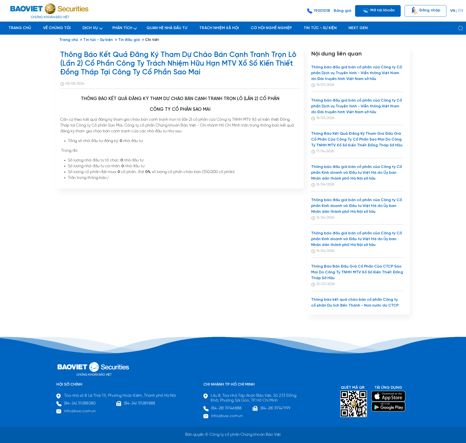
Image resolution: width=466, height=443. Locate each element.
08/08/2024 (74, 84)
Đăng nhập (429, 10)
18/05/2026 (325, 85)
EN (460, 11)
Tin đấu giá (129, 40)
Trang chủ (68, 40)
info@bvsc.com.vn (80, 411)
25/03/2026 (325, 284)
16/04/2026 (325, 184)
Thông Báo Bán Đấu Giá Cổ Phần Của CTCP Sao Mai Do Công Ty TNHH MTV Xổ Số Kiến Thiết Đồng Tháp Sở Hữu (357, 272)
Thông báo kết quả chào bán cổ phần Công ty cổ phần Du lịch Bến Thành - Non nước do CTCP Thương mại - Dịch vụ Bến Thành (355, 305)
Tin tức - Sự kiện (98, 40)
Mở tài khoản (382, 10)
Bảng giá (342, 11)
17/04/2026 (325, 151)
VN (452, 11)
